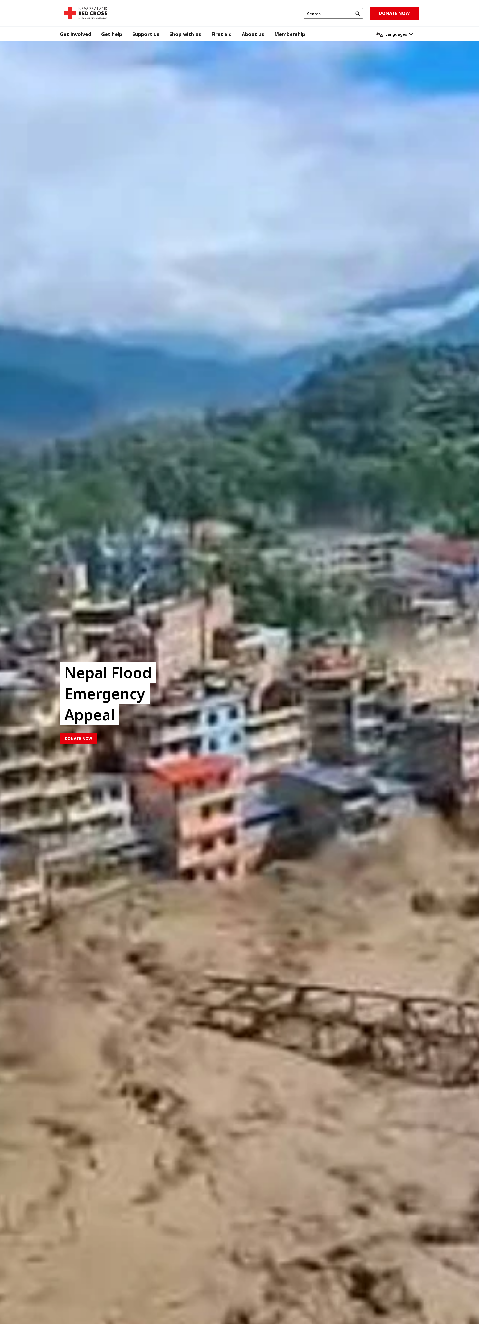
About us (253, 34)
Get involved (75, 34)
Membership (289, 34)
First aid (221, 34)
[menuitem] (80, 34)
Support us (145, 34)
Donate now (78, 738)
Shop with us (185, 34)
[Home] (85, 13)
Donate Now (394, 13)
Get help (111, 34)
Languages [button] (396, 34)
